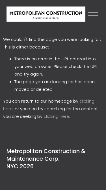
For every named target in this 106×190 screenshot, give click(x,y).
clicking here (56, 116)
